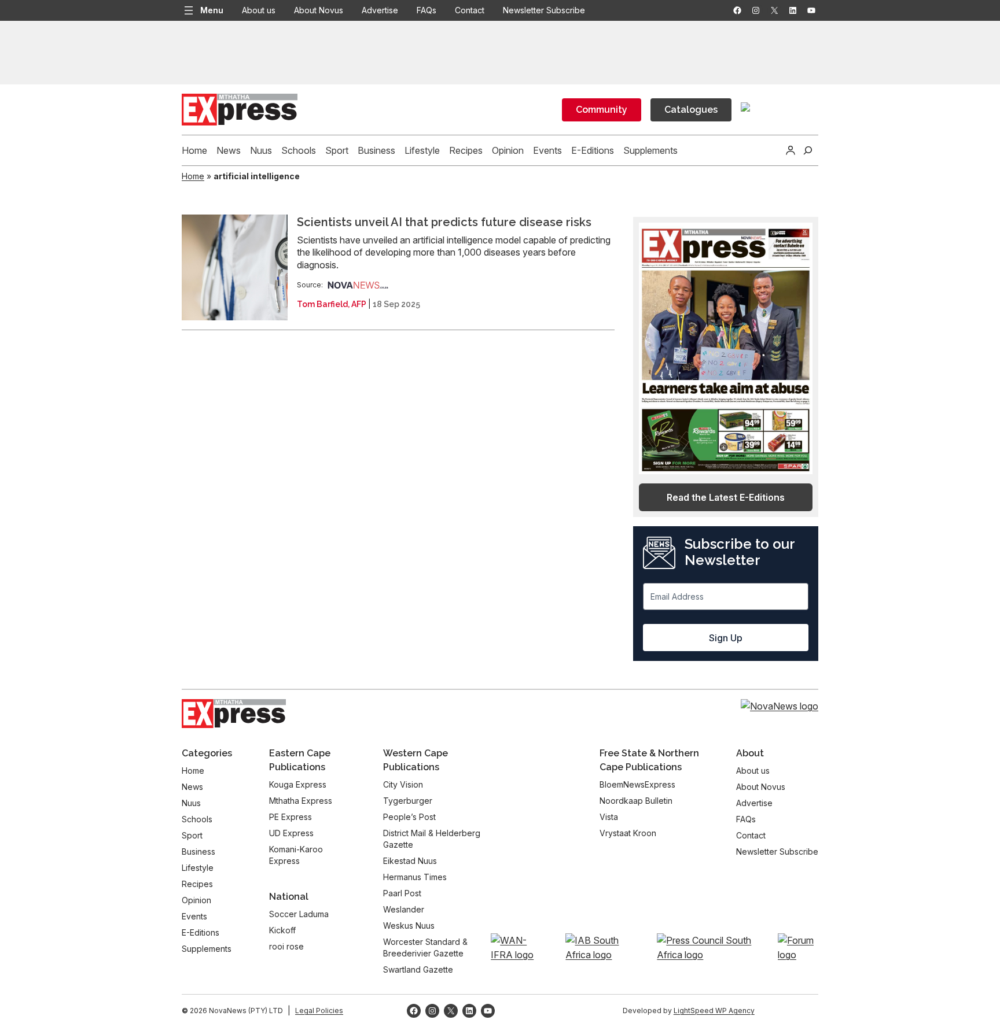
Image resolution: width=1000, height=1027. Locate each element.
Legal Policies (319, 1010)
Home (193, 176)
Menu (211, 10)
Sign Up (725, 638)
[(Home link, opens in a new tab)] (234, 713)
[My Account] (790, 150)
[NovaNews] (358, 284)
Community (601, 109)
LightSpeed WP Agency (714, 1010)
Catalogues (691, 109)
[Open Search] (807, 150)
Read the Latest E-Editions (726, 497)
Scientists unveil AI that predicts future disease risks (444, 222)
